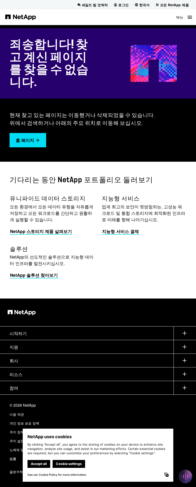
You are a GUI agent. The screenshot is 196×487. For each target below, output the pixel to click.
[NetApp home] (20, 17)
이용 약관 (17, 414)
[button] (184, 17)
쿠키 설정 (17, 440)
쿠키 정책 (17, 432)
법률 (13, 458)
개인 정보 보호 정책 (24, 423)
